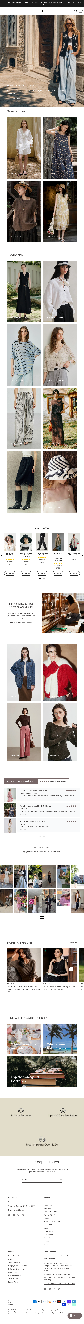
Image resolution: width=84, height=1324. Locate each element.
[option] (42, 61)
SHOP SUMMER (14, 98)
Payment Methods (14, 1275)
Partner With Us (50, 1215)
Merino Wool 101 (50, 1238)
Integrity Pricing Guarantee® (18, 1266)
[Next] (81, 61)
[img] (44, 781)
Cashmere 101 (49, 1235)
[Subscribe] (61, 1179)
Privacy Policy (13, 1282)
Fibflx (15, 1310)
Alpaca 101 (48, 1241)
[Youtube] (14, 1215)
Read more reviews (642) (59, 781)
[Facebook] (9, 1215)
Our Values (48, 1205)
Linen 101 (47, 1228)
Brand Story (48, 1202)
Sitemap (47, 1244)
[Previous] (3, 61)
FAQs (10, 1259)
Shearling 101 (49, 1231)
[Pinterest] (23, 1215)
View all (73, 943)
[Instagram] (18, 1215)
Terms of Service (14, 1279)
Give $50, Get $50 (50, 1212)
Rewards (47, 1208)
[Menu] (3, 11)
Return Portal (13, 1272)
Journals (47, 1218)
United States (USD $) (10, 1302)
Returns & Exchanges (16, 1269)
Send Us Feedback (15, 1256)
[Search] (75, 11)
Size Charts (48, 1225)
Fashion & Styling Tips (52, 1221)
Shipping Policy (14, 1262)
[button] (40, 836)
